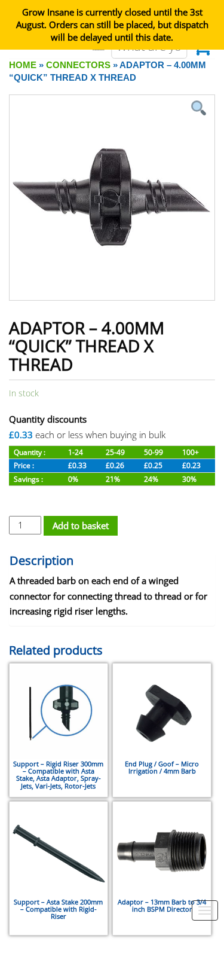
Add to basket (81, 525)
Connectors (78, 65)
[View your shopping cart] (202, 50)
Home (22, 65)
